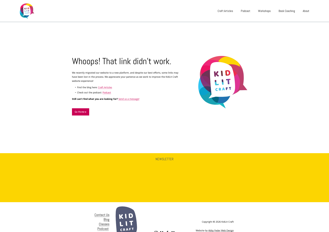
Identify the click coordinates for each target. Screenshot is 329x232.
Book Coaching (287, 11)
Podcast (245, 11)
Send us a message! (128, 98)
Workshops (264, 11)
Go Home (80, 111)
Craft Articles (105, 87)
